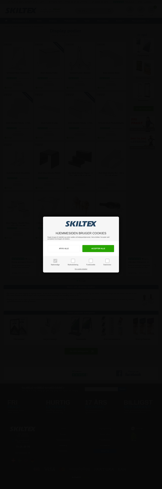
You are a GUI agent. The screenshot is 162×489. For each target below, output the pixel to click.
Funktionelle (90, 265)
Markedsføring (73, 265)
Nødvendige (55, 265)
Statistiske (107, 265)
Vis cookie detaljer (81, 269)
